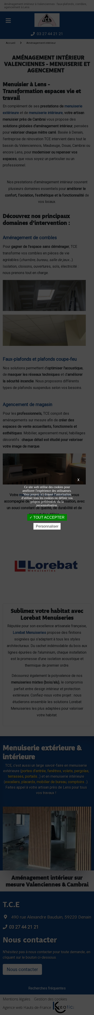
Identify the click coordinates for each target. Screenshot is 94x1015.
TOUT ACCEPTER (48, 517)
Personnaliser (47, 526)
